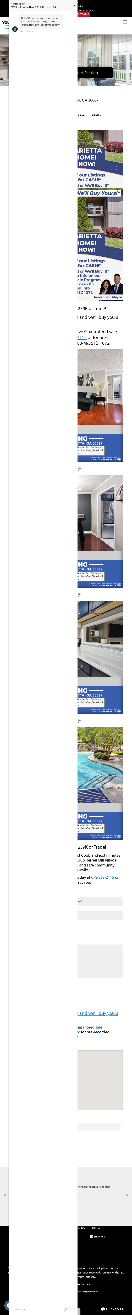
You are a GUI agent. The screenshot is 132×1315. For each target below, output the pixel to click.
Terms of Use (78, 1228)
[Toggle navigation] (125, 22)
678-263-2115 (102, 877)
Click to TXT (115, 1308)
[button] (127, 1196)
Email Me (99, 1236)
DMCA (96, 1228)
